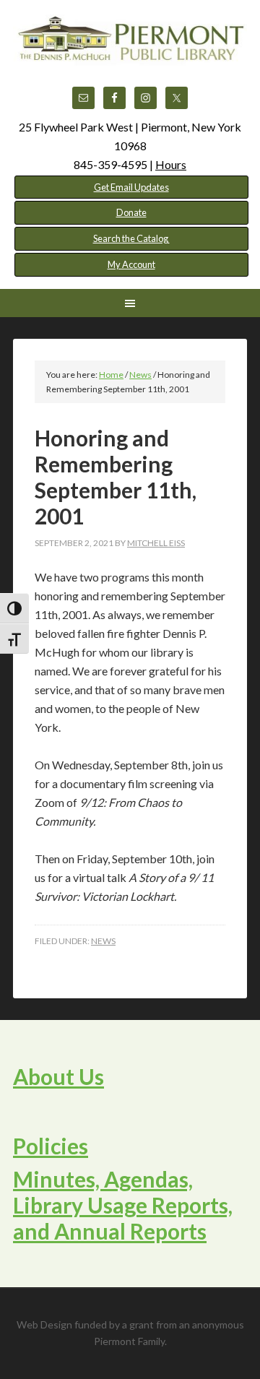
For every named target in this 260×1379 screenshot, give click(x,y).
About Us (58, 1076)
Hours (170, 164)
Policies (50, 1146)
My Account (131, 264)
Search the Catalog (131, 238)
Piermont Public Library (130, 50)
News (103, 940)
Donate (131, 212)
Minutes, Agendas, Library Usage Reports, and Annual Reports (123, 1205)
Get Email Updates (131, 187)
